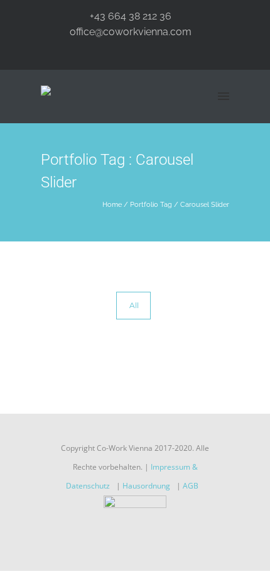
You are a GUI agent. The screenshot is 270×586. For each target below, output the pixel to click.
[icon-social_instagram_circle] (138, 542)
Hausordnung (146, 485)
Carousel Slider (204, 205)
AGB (190, 485)
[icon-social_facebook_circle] (115, 542)
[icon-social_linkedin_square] (158, 542)
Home (112, 205)
